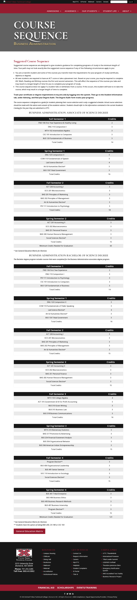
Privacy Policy (112, 597)
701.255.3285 (27, 569)
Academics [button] (70, 11)
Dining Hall (47, 559)
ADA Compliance (79, 597)
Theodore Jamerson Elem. (112, 565)
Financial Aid (46, 587)
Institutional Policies (50, 574)
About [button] (125, 11)
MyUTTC (76, 2)
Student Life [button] (110, 11)
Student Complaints (80, 568)
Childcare (46, 556)
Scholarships (65, 587)
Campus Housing (49, 553)
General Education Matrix (29, 531)
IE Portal (83, 2)
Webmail (91, 2)
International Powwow (111, 556)
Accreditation (48, 571)
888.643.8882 (28, 571)
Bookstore (47, 562)
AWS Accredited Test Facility (113, 574)
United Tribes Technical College (36, 597)
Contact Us (77, 553)
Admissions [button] (53, 11)
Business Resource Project (112, 577)
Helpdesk (76, 565)
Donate (105, 2)
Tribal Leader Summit (110, 559)
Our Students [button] (89, 11)
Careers (98, 2)
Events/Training (87, 587)
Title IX (75, 574)
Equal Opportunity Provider (96, 597)
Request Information (80, 556)
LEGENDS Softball (109, 562)
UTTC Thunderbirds (109, 553)
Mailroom (46, 565)
